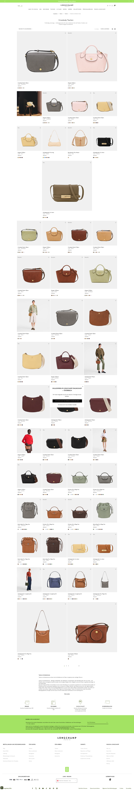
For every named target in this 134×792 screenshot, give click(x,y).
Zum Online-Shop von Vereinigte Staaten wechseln (67, 400)
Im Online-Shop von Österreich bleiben (67, 404)
